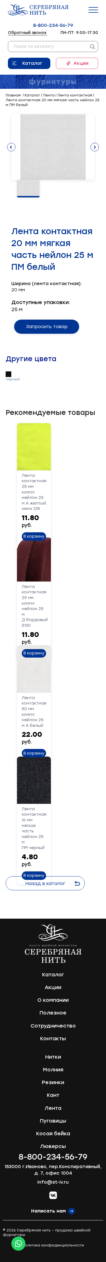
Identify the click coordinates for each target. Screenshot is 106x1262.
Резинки (53, 1082)
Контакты (53, 1038)
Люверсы (53, 1146)
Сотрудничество (53, 1026)
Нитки (53, 1057)
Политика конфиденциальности (53, 1245)
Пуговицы (53, 1121)
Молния (53, 1070)
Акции (80, 63)
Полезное (53, 1013)
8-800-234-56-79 (53, 25)
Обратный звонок (27, 32)
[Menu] (93, 10)
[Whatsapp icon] (18, 1244)
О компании (53, 1000)
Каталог (32, 63)
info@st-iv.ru (53, 1182)
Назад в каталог (45, 883)
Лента (53, 1108)
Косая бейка (53, 1133)
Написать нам (48, 1211)
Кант (53, 1095)
